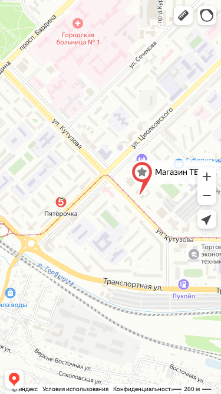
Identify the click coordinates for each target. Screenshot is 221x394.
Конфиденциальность (143, 389)
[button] (183, 15)
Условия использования (75, 389)
